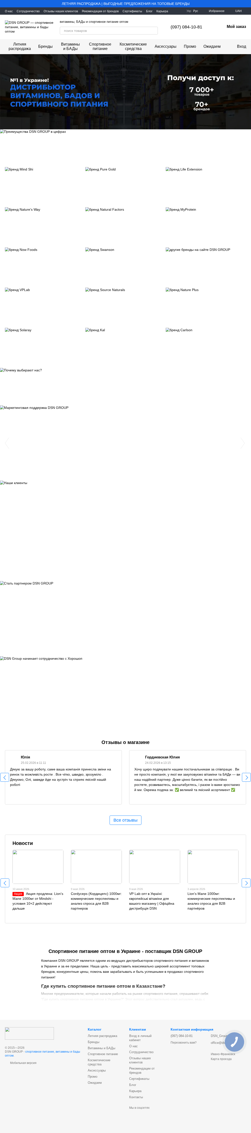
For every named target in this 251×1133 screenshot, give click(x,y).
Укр (189, 11)
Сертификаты (132, 11)
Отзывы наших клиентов (61, 11)
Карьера (162, 11)
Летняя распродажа (20, 46)
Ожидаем (212, 46)
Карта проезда (221, 1059)
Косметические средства (133, 46)
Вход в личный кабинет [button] (140, 1038)
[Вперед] (246, 777)
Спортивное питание (100, 46)
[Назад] (4, 777)
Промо (190, 46)
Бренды (45, 46)
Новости (23, 843)
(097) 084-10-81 (186, 27)
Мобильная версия (23, 1063)
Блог (149, 11)
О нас (9, 11)
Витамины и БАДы (70, 46)
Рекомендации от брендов (100, 11)
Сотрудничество (28, 11)
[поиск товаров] (154, 31)
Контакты (136, 1097)
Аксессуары (165, 46)
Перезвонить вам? (184, 1042)
